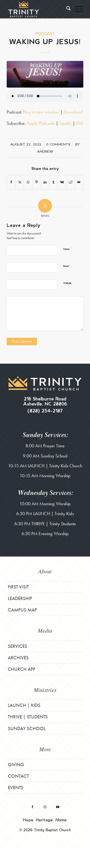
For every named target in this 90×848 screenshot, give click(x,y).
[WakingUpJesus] (45, 74)
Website (67, 283)
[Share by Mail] (79, 182)
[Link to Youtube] (57, 806)
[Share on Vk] (62, 182)
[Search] (66, 9)
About (45, 571)
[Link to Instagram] (45, 806)
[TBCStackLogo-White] (37, 9)
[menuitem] (66, 9)
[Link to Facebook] (32, 806)
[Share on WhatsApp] (28, 182)
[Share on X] (20, 182)
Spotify (65, 123)
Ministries (45, 689)
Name (67, 249)
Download (73, 112)
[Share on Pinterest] (37, 182)
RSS (79, 123)
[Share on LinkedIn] (45, 182)
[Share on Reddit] (70, 182)
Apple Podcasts (41, 123)
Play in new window (41, 112)
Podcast (45, 33)
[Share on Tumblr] (53, 182)
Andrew (45, 151)
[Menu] (77, 9)
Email (67, 266)
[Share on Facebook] (11, 182)
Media (45, 630)
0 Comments (58, 144)
